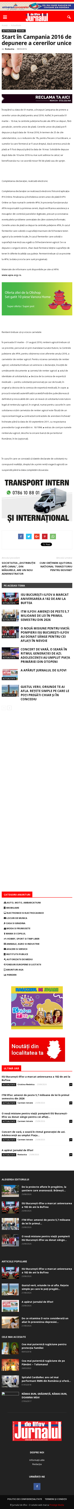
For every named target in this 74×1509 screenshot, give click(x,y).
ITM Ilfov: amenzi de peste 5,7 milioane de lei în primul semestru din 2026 (45, 616)
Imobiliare (12, 907)
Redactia (9, 49)
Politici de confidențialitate (24, 1499)
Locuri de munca (16, 918)
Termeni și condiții (56, 1499)
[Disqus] (37, 759)
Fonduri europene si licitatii (23, 964)
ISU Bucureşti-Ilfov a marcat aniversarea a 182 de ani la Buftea (45, 599)
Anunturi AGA (14, 969)
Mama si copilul (15, 933)
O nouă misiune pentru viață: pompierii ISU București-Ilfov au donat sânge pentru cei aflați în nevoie (45, 634)
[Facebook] (37, 1486)
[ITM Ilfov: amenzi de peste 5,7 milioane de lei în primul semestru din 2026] (10, 615)
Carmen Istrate (25, 1102)
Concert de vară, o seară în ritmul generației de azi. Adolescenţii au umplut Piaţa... (33, 1133)
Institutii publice (17, 954)
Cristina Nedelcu (26, 1084)
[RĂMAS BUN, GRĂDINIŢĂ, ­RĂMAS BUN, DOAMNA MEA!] (10, 1398)
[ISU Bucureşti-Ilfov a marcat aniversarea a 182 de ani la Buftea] (10, 599)
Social (21, 31)
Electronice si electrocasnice (25, 912)
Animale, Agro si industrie (22, 943)
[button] (69, 17)
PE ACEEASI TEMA (14, 585)
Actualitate (9, 31)
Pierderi (11, 974)
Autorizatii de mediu (19, 959)
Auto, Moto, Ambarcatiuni (23, 902)
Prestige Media (57, 1504)
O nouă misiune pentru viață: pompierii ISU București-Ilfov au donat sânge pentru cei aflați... (35, 1115)
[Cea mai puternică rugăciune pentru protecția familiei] (10, 1348)
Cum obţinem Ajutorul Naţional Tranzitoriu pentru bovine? (56, 566)
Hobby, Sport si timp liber (23, 938)
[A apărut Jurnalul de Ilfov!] (10, 674)
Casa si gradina (15, 923)
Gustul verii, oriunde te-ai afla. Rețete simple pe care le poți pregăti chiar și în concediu (45, 693)
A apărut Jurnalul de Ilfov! (43, 670)
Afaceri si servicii (16, 949)
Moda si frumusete (18, 928)
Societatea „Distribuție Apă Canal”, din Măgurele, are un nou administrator (18, 568)
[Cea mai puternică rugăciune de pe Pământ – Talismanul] (10, 1365)
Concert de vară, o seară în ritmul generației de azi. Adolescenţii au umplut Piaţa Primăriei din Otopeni (45, 655)
